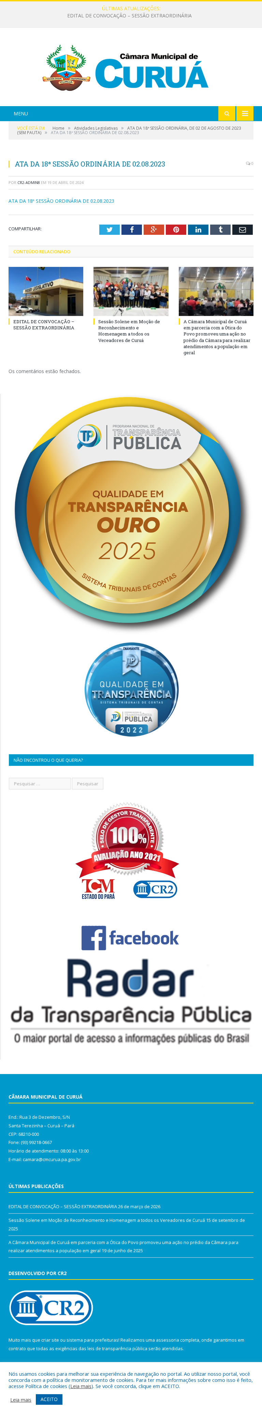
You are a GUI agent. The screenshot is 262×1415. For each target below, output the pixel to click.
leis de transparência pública (117, 1348)
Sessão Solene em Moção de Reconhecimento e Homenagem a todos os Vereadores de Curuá (129, 16)
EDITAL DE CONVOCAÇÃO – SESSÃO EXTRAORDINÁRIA (43, 324)
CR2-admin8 (28, 182)
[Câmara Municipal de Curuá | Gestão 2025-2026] (131, 67)
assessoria (167, 1340)
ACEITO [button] (49, 1399)
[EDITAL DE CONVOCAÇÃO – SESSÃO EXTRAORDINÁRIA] (46, 291)
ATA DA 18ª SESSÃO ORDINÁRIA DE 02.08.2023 (61, 201)
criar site (50, 1340)
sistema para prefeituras (92, 1340)
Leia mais (80, 1386)
